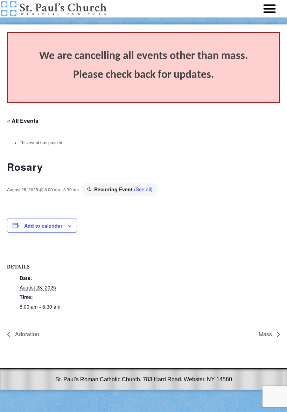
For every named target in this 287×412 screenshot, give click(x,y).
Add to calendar (43, 225)
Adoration (26, 334)
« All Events (22, 121)
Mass (266, 334)
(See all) (143, 189)
